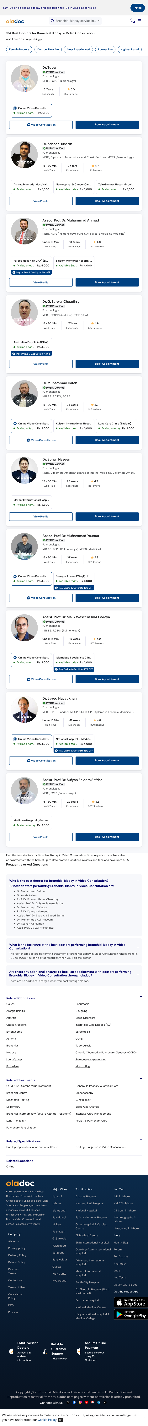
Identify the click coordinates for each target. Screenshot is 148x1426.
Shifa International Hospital (92, 1242)
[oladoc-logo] (15, 21)
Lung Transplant (16, 1120)
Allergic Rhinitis (15, 1011)
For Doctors (121, 1256)
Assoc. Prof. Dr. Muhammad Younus (70, 536)
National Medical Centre (91, 1307)
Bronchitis (12, 1045)
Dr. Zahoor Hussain (57, 144)
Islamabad (59, 1210)
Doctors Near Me (48, 49)
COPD (79, 1038)
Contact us (15, 1280)
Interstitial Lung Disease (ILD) (93, 1024)
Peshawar (58, 1231)
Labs (117, 1270)
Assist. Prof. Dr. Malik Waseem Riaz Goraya (76, 617)
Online (10, 1166)
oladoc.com (65, 1397)
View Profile (40, 201)
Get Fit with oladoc (125, 1284)
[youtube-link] (86, 1402)
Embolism (12, 1066)
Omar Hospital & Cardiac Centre (91, 1226)
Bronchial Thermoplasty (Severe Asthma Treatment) (38, 1113)
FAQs (11, 1305)
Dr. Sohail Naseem (56, 459)
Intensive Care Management (93, 1113)
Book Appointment (107, 124)
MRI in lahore (122, 1196)
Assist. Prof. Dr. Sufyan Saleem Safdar (72, 780)
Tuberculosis (83, 1045)
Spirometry (13, 1106)
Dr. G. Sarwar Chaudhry (61, 302)
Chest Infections (16, 1024)
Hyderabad (59, 1280)
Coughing (81, 1011)
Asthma (11, 1038)
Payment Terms (13, 1271)
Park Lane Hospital (87, 1300)
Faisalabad (59, 1245)
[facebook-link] (74, 1402)
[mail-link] (93, 1402)
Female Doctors (19, 49)
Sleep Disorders (85, 1017)
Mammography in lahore (125, 1219)
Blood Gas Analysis (87, 1106)
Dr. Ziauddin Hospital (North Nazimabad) (93, 1291)
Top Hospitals (84, 1189)
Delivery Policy (17, 1255)
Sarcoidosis (83, 1031)
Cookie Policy (47, 1420)
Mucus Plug (83, 1066)
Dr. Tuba (49, 68)
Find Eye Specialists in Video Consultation (32, 1147)
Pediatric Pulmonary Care (91, 1120)
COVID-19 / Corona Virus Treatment (28, 1086)
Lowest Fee (105, 49)
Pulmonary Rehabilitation (21, 1127)
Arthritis (11, 1017)
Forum (118, 1249)
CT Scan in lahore (125, 1210)
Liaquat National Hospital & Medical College (92, 1316)
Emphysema (14, 1031)
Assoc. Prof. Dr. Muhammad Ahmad (70, 220)
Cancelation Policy (15, 1296)
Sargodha (58, 1252)
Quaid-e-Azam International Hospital (93, 1251)
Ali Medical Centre (87, 1235)
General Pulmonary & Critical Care (97, 1086)
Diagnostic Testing (17, 1099)
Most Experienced (78, 49)
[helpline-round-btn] (132, 21)
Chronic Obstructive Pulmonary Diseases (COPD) (106, 1052)
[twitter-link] (68, 1402)
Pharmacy (120, 1263)
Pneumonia (82, 1004)
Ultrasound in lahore (126, 1228)
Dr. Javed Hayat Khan (59, 699)
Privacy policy (17, 1248)
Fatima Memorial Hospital (91, 1217)
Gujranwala (59, 1238)
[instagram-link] (80, 1402)
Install (138, 7)
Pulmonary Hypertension (91, 1059)
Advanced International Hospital (90, 1262)
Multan (56, 1224)
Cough (10, 1004)
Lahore (56, 1203)
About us (13, 1241)
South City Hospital (87, 1282)
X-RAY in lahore (123, 1203)
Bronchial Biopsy (16, 1093)
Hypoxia (11, 1052)
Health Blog (121, 1242)
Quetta (56, 1266)
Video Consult (43, 124)
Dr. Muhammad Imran (59, 383)
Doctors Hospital (86, 1196)
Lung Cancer (14, 1059)
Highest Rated (130, 49)
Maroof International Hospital (88, 1273)
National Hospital (86, 1210)
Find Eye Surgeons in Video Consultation (100, 1147)
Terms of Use (16, 1287)
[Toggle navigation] (139, 21)
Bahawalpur (59, 1259)
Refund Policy (16, 1262)
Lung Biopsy (83, 1099)
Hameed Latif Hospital (89, 1203)
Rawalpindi (59, 1217)
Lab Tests (120, 1277)
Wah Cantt (59, 1273)
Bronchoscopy (84, 1093)
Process (13, 1312)
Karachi (57, 1196)
